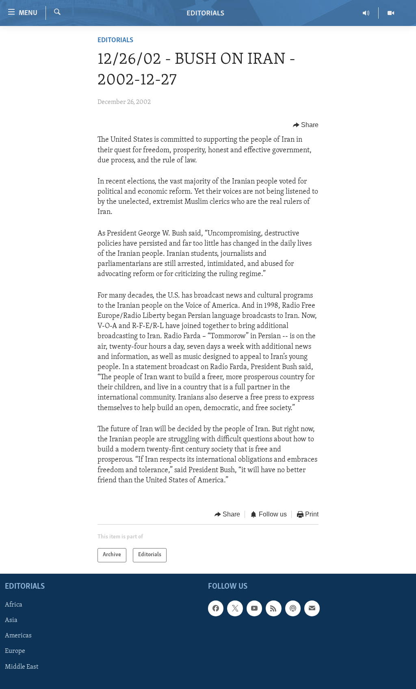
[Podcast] (293, 608)
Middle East (21, 666)
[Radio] (366, 13)
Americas (18, 636)
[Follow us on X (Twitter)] (235, 608)
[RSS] (273, 608)
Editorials (115, 40)
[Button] (306, 125)
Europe (15, 651)
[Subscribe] (312, 608)
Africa (13, 605)
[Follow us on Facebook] (215, 608)
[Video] (391, 13)
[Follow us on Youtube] (254, 608)
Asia (11, 620)
